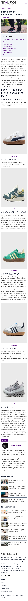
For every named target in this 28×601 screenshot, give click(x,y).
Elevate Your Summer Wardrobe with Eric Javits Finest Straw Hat (16, 494)
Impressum (4, 585)
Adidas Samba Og (8, 50)
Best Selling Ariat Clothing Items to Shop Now (16, 518)
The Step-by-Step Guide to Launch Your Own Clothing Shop (16, 488)
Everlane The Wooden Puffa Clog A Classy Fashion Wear (17, 537)
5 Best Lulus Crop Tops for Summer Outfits (16, 531)
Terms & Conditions (6, 592)
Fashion (8, 8)
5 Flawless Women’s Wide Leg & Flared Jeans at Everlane (17, 524)
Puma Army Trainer (8, 44)
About (3, 582)
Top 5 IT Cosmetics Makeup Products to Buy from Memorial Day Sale (17, 512)
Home (3, 8)
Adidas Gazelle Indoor (9, 48)
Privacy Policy (5, 588)
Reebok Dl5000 (7, 46)
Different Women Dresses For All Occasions (17, 481)
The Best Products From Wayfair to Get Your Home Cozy (16, 501)
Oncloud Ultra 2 (7, 52)
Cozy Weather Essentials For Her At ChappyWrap (17, 543)
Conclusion (6, 55)
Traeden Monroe (7, 17)
